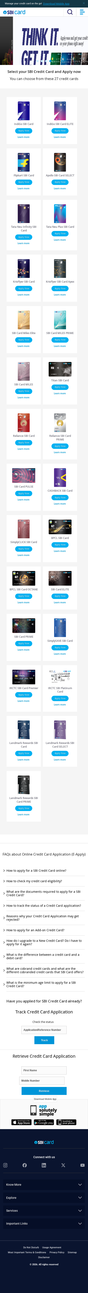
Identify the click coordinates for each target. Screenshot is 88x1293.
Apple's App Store (24, 1123)
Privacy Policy (57, 1252)
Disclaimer (44, 1257)
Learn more (23, 137)
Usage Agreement (51, 1247)
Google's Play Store (47, 1123)
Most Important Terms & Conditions (27, 1252)
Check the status (43, 1022)
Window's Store (69, 1123)
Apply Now (23, 130)
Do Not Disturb (31, 1247)
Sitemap (72, 1252)
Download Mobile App (56, 3)
